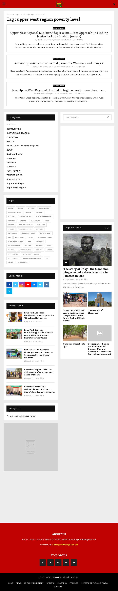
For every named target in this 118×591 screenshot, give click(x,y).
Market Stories (28, 233)
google (39, 229)
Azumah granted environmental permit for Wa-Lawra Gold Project (59, 63)
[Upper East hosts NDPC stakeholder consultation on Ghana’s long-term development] (14, 391)
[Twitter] (50, 562)
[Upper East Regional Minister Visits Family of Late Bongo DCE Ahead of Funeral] (14, 373)
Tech (49, 245)
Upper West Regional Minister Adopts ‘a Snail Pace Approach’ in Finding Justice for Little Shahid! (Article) (59, 34)
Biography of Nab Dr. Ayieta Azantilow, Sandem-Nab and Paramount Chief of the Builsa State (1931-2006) (99, 348)
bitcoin (31, 208)
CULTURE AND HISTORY (18, 133)
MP (9, 237)
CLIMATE (10, 125)
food (47, 220)
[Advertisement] (84, 172)
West (10, 262)
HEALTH (10, 141)
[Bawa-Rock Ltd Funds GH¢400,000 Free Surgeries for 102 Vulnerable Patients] (14, 317)
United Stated (25, 250)
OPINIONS (11, 158)
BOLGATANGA (44, 208)
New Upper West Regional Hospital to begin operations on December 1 (59, 90)
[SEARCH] (108, 117)
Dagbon (39, 212)
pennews (40, 241)
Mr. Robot (19, 237)
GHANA (11, 229)
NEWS (9, 150)
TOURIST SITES (14, 175)
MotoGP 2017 (45, 233)
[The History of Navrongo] (100, 299)
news (30, 237)
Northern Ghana (44, 40)
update (39, 250)
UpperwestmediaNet (32, 258)
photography (14, 245)
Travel (11, 250)
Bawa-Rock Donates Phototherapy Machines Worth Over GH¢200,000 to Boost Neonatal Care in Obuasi (38, 334)
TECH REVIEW (13, 171)
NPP (29, 241)
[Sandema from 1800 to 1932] (75, 333)
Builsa (28, 212)
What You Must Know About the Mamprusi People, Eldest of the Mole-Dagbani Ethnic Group (74, 315)
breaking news (14, 212)
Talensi (28, 245)
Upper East (13, 254)
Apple (10, 208)
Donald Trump (25, 216)
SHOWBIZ (11, 167)
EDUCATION (12, 137)
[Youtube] (74, 562)
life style (12, 233)
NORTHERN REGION (15, 241)
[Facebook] (43, 562)
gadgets (41, 225)
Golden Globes (25, 229)
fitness (23, 220)
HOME (10, 583)
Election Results (43, 216)
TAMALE (39, 245)
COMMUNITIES (13, 129)
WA (47, 258)
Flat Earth (35, 220)
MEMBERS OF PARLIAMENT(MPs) (22, 146)
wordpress (22, 262)
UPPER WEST (13, 258)
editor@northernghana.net (65, 545)
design (11, 216)
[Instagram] (58, 562)
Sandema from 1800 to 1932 (74, 345)
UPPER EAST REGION (31, 254)
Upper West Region (16, 187)
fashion (11, 220)
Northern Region (14, 154)
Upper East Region (15, 183)
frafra (11, 225)
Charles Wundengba (44, 67)
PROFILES (11, 162)
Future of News (26, 225)
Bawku (20, 208)
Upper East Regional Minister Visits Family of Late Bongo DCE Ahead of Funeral (39, 372)
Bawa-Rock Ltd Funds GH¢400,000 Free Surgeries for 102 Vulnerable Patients (39, 315)
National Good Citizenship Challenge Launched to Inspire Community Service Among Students (38, 353)
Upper (49, 250)
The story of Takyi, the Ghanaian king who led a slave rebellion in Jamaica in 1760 (86, 272)
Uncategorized (58, 28)
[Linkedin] (66, 562)
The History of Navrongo (95, 311)
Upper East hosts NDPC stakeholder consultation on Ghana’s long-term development (39, 389)
